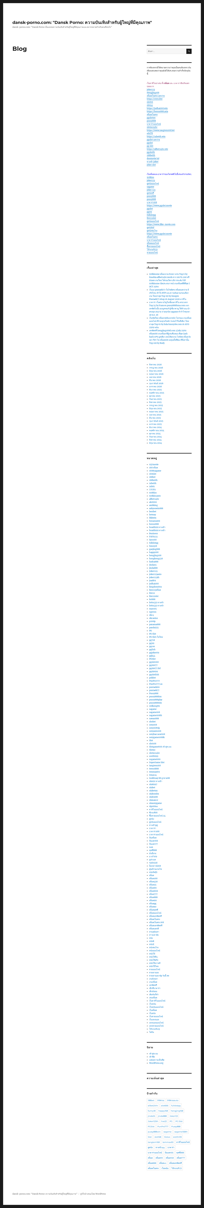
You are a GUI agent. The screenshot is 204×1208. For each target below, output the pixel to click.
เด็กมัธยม (153, 991)
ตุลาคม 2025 (155, 396)
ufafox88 (153, 797)
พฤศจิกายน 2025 (156, 393)
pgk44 (152, 656)
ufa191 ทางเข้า (155, 781)
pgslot (150, 143)
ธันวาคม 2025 (155, 389)
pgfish (152, 649)
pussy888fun (155, 696)
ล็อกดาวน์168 (155, 866)
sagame (150, 186)
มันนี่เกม (152, 853)
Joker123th (153, 1121)
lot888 (152, 599)
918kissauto (155, 496)
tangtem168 (155, 765)
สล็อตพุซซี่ (153, 910)
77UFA (152, 489)
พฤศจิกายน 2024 (156, 430)
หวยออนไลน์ (152, 252)
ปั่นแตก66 (153, 841)
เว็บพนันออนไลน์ (156, 1007)
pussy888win (155, 703)
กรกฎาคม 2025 (156, 405)
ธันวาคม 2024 (155, 427)
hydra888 (153, 561)
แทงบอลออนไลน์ (156, 1022)
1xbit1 (152, 486)
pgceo (152, 646)
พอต (151, 847)
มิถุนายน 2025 (155, 408)
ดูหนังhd (150, 227)
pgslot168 (154, 662)
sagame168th (155, 715)
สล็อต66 (153, 888)
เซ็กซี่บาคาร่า (154, 988)
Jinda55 (153, 565)
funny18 (153, 546)
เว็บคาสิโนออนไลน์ (157, 1001)
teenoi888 (154, 768)
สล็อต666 (153, 891)
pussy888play (155, 699)
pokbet (152, 678)
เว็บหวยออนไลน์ (156, 1016)
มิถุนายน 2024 (155, 443)
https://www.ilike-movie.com (161, 224)
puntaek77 (154, 690)
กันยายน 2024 (155, 436)
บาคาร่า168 (152, 202)
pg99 (149, 212)
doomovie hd (153, 158)
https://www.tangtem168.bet (161, 130)
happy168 (153, 552)
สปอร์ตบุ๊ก (153, 872)
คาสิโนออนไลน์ (155, 809)
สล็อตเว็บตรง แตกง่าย (156, 96)
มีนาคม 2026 (155, 380)
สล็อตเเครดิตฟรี (155, 925)
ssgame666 (155, 759)
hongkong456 (156, 558)
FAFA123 (153, 536)
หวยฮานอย (154, 972)
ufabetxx (153, 790)
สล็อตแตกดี (154, 928)
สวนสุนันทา (154, 932)
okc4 (151, 615)
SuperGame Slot (156, 762)
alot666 (153, 502)
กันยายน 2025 (155, 399)
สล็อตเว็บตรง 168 (156, 922)
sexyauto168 (155, 731)
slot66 (150, 102)
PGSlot (152, 659)
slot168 (152, 743)
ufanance (153, 800)
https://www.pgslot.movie (159, 205)
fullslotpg (151, 215)
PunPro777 (154, 681)
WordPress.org (156, 1063)
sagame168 (154, 712)
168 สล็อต (153, 467)
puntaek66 (154, 687)
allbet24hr (154, 499)
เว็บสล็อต (153, 1010)
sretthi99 (153, 756)
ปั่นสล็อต (153, 837)
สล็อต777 (153, 894)
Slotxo (152, 750)
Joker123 (153, 571)
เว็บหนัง (152, 1013)
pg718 (152, 640)
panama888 (154, 624)
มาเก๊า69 (153, 856)
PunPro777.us (155, 684)
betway (152, 514)
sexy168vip (154, 728)
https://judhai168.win (157, 108)
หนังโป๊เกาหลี (154, 963)
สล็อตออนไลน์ (153, 243)
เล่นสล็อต (153, 997)
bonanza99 (154, 521)
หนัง (151, 938)
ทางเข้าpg (153, 825)
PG (150, 630)
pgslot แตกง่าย (153, 139)
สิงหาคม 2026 (155, 364)
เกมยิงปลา (153, 979)
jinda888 (153, 568)
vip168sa (153, 806)
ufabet (152, 787)
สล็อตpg (152, 903)
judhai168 (154, 583)
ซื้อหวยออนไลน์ (153, 246)
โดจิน (151, 1032)
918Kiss (153, 492)
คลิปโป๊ (150, 133)
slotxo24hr (152, 127)
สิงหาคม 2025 (155, 402)
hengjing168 (155, 555)
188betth (151, 155)
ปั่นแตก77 (153, 844)
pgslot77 (153, 665)
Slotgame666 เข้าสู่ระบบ (160, 746)
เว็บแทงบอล (154, 1019)
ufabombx (154, 794)
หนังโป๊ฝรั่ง (153, 960)
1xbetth (152, 483)
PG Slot (152, 634)
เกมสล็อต (153, 982)
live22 (152, 593)
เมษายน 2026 (155, 377)
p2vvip (152, 621)
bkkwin (152, 518)
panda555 (154, 627)
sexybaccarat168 (157, 734)
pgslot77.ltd (155, 668)
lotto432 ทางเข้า (156, 602)
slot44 (150, 105)
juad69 (152, 580)
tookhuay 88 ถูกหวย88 (159, 778)
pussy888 (151, 121)
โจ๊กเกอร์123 (152, 249)
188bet (152, 477)
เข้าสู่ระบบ (153, 1053)
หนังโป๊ (152, 953)
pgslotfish (154, 674)
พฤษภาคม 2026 (156, 374)
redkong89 (154, 706)
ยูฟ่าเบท (152, 859)
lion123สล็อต (155, 590)
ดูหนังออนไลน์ (153, 183)
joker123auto (155, 574)
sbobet (152, 721)
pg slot (150, 146)
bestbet (152, 511)
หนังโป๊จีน (153, 957)
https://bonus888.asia (157, 111)
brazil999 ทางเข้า (157, 527)
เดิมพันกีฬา (154, 994)
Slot (151, 740)
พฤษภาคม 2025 (156, 411)
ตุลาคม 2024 (155, 433)
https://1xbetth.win (156, 136)
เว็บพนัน (152, 1004)
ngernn (152, 612)
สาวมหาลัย (154, 935)
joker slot (151, 165)
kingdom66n (155, 587)
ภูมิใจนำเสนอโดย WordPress (93, 1194)
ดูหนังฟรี (150, 193)
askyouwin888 (156, 508)
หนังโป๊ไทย (154, 966)
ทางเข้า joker (152, 161)
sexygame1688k (157, 737)
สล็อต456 (153, 881)
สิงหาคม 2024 (155, 440)
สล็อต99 (153, 900)
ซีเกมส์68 (153, 812)
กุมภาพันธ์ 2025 (156, 421)
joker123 (151, 89)
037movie (153, 464)
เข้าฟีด (152, 1057)
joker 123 (151, 190)
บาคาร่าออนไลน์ (154, 124)
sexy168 (153, 725)
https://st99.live (154, 99)
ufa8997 (153, 784)
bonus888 (154, 524)
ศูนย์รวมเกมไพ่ (155, 869)
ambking (153, 505)
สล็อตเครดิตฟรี (155, 916)
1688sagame (155, 471)
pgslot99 (151, 117)
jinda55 (151, 1116)
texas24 (153, 775)
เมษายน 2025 (155, 415)
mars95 (153, 609)
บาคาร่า (152, 828)
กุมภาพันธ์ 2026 (156, 383)
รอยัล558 (153, 863)
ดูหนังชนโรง (152, 230)
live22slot (151, 218)
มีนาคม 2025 (155, 418)
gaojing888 (154, 549)
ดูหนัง (151, 819)
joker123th (154, 577)
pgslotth (151, 152)
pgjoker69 (154, 652)
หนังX (151, 944)
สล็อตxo (152, 906)
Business (153, 533)
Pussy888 (153, 693)
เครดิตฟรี (153, 985)
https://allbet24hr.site (157, 149)
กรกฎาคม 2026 (156, 367)
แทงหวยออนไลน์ (156, 1026)
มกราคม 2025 (155, 424)
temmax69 (154, 772)
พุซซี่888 (153, 850)
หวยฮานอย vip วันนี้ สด (159, 975)
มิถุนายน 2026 (155, 371)
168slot (152, 474)
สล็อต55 (152, 884)
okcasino (153, 618)
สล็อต (151, 875)
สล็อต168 (153, 878)
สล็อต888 (153, 897)
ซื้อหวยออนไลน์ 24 (157, 815)
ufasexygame (155, 803)
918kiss (150, 177)
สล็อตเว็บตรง (152, 114)
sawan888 (154, 718)
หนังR (151, 941)
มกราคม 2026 (155, 386)
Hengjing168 (153, 92)
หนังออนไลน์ (154, 950)
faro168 (153, 540)
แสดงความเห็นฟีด (156, 1060)
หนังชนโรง (153, 947)
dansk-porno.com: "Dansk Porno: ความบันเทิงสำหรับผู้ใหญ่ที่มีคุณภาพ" (82, 22)
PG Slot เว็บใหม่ (156, 637)
